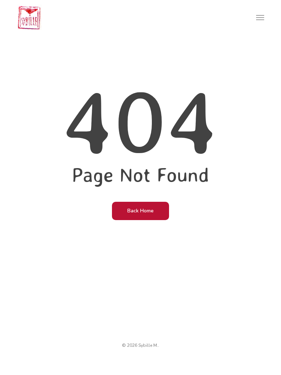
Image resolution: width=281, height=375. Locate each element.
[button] (260, 17)
